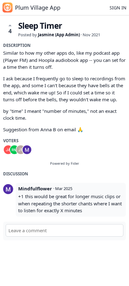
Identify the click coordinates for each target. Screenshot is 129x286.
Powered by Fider (64, 163)
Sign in (118, 8)
